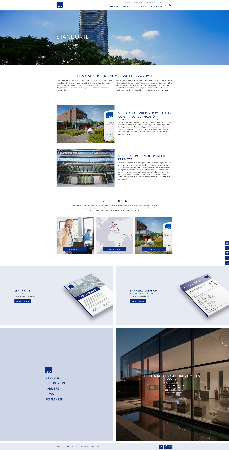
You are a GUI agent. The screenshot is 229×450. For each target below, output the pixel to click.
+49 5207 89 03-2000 (174, 392)
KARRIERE (148, 3)
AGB (87, 447)
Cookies (67, 447)
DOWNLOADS (140, 3)
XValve (154, 3)
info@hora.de (175, 390)
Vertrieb (144, 7)
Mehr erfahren (22, 301)
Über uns (52, 377)
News (49, 393)
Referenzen (54, 399)
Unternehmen (156, 7)
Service (135, 7)
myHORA (159, 3)
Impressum (95, 447)
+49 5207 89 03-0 (173, 387)
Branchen (125, 7)
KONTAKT (127, 3)
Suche (59, 447)
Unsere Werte (56, 382)
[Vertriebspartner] (227, 248)
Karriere (52, 388)
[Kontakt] (227, 243)
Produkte (114, 7)
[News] (227, 253)
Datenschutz (77, 447)
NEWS (133, 3)
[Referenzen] (227, 258)
